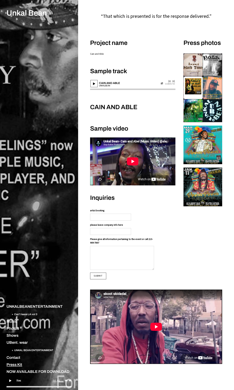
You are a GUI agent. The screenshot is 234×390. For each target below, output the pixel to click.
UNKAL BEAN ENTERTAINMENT (33, 350)
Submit (98, 276)
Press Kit (14, 365)
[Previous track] (66, 380)
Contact (13, 357)
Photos (13, 328)
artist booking (97, 210)
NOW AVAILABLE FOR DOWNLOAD (38, 372)
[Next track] (70, 380)
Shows (13, 335)
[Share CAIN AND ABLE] (162, 84)
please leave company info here (106, 225)
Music (12, 321)
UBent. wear (17, 342)
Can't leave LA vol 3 (25, 314)
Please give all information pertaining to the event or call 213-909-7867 (121, 241)
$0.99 (56, 381)
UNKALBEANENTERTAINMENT (35, 306)
